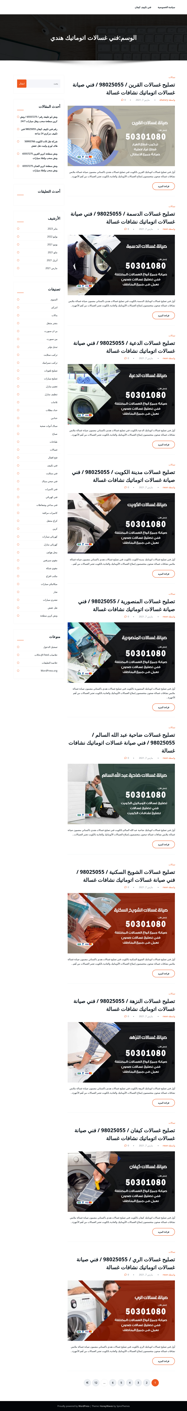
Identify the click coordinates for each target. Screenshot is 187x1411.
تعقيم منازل (51, 386)
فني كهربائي (51, 497)
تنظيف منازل (51, 394)
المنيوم (54, 299)
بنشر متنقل (51, 323)
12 (95, 1382)
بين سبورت (52, 339)
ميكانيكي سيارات (49, 584)
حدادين (54, 418)
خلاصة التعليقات (49, 662)
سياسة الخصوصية (166, 7)
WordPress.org (49, 670)
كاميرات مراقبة (49, 512)
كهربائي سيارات (49, 536)
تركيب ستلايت (50, 354)
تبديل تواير (52, 347)
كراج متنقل (52, 520)
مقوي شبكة (51, 568)
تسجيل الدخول (50, 647)
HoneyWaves (106, 1406)
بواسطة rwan (169, 228)
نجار (55, 592)
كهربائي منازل (50, 544)
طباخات (53, 441)
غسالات (172, 77)
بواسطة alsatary (168, 99)
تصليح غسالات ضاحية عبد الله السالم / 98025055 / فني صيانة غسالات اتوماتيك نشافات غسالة (122, 742)
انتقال (22, 83)
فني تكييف (52, 465)
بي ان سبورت (50, 331)
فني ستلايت (51, 473)
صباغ (54, 433)
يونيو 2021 (52, 244)
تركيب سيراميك (49, 362)
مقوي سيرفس (50, 560)
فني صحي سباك (49, 481)
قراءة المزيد (163, 186)
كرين (55, 528)
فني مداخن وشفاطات (46, 505)
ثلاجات (54, 402)
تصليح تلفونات (50, 370)
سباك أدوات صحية (48, 426)
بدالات (54, 315)
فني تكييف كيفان (143, 7)
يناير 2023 (52, 228)
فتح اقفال (52, 457)
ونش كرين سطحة (48, 615)
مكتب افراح (51, 576)
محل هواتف (51, 552)
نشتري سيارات (50, 599)
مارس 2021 (51, 268)
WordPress (84, 1406)
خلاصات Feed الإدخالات (45, 654)
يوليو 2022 (52, 236)
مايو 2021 (52, 252)
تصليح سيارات (50, 378)
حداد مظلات (51, 410)
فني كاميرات (51, 489)
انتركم (54, 307)
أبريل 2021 (52, 260)
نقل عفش (52, 607)
